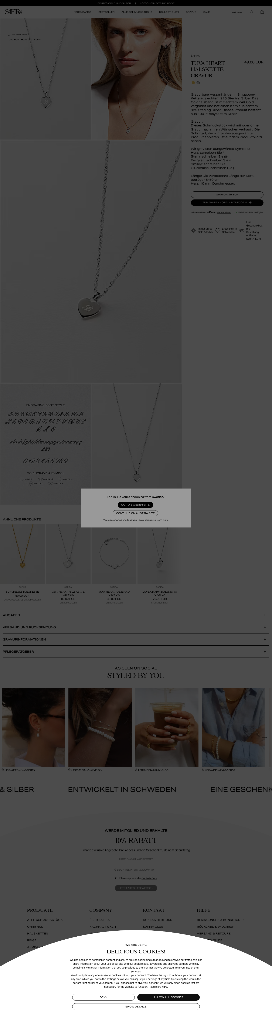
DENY (103, 997)
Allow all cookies (169, 997)
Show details (136, 1006)
